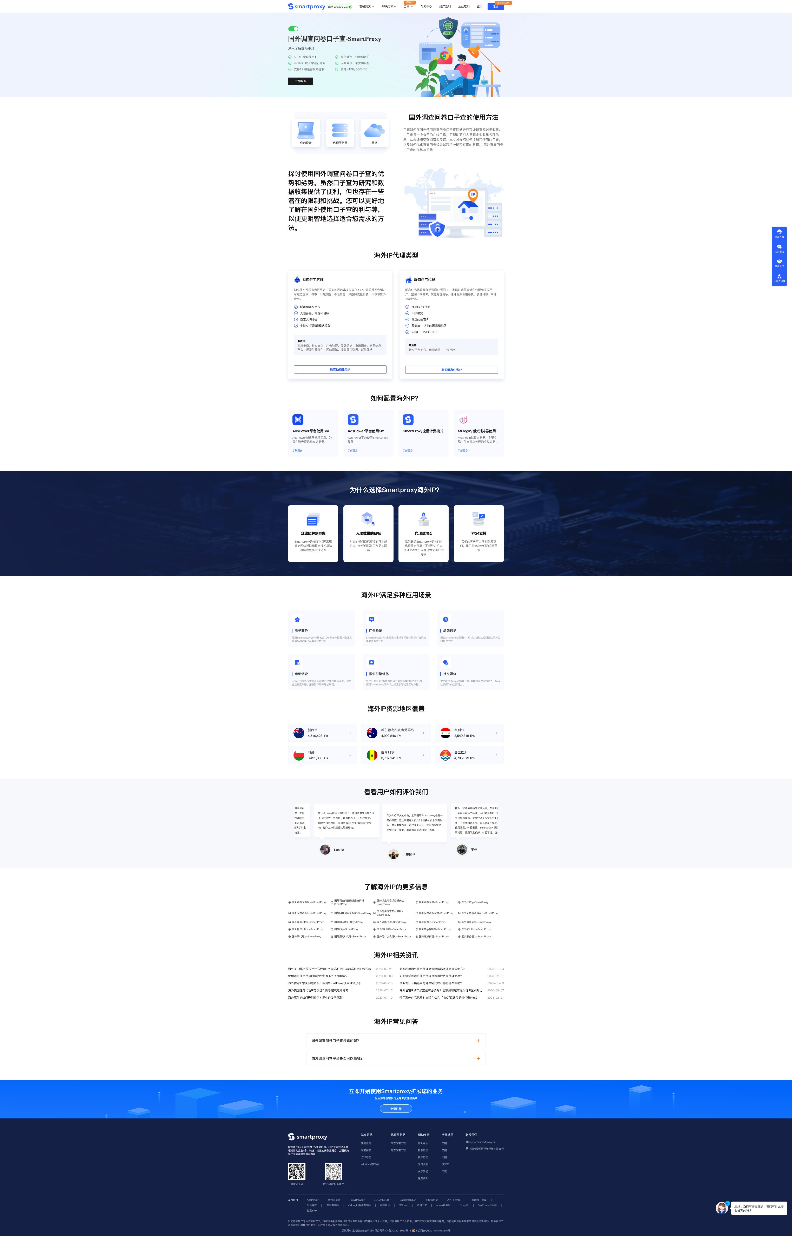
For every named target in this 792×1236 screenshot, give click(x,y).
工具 (407, 6)
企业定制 (464, 6)
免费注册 (396, 1109)
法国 (444, 1157)
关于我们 (423, 1171)
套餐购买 (365, 6)
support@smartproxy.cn (482, 1142)
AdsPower (312, 1200)
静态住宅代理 (398, 1150)
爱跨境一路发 (479, 1200)
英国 (444, 1150)
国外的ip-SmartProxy (346, 929)
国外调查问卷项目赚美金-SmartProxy (391, 902)
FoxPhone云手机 (487, 1205)
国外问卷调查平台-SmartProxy (309, 913)
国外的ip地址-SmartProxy (476, 929)
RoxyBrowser (357, 1200)
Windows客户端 (370, 1164)
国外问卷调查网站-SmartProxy (436, 913)
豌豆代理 (385, 1205)
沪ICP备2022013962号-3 (396, 1230)
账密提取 (366, 1150)
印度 (444, 1171)
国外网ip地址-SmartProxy (348, 922)
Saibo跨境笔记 (408, 1200)
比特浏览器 (334, 1200)
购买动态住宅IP (340, 370)
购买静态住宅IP (452, 370)
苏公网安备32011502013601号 (432, 1230)
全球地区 (366, 1157)
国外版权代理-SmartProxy (434, 936)
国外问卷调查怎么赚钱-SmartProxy (390, 913)
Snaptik (464, 1205)
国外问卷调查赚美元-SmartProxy (480, 913)
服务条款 (423, 1178)
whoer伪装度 (443, 1205)
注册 (496, 6)
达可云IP (422, 1205)
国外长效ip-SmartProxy (475, 902)
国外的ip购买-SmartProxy (391, 929)
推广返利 (445, 6)
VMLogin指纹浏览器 (359, 1205)
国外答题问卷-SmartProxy (476, 922)
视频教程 (423, 1157)
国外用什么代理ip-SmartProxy (394, 936)
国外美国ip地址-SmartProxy (308, 922)
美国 (444, 1143)
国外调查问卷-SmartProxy (434, 902)
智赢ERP (312, 1210)
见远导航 (312, 1205)
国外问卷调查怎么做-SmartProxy (352, 913)
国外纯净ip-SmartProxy (432, 922)
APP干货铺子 (454, 1200)
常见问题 (423, 1164)
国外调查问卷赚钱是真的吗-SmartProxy (349, 902)
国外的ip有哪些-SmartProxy (435, 929)
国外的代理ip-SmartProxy (306, 936)
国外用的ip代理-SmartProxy (350, 936)
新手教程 (423, 1150)
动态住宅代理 (398, 1143)
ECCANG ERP (382, 1200)
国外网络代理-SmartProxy (391, 922)
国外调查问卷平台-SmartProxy (309, 902)
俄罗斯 (445, 1164)
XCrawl (403, 1205)
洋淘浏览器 (332, 1205)
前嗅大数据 (432, 1200)
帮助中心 (426, 6)
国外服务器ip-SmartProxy (476, 936)
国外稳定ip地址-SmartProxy (308, 929)
